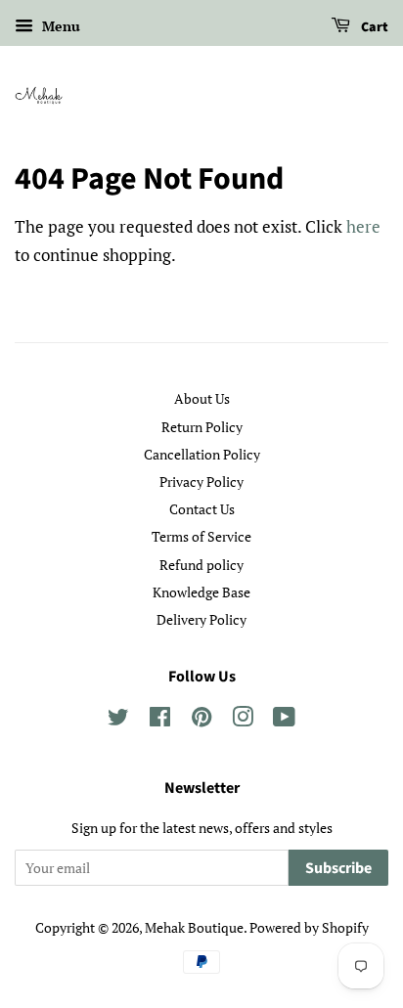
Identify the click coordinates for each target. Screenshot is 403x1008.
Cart (373, 27)
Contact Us (202, 509)
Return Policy (202, 426)
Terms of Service (201, 536)
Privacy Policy (201, 481)
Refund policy (201, 564)
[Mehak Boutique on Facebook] (160, 720)
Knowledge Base (201, 592)
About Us (202, 398)
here (363, 226)
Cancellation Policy (202, 454)
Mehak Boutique (194, 927)
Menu (59, 26)
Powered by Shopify (309, 927)
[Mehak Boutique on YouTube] (284, 720)
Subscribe (338, 868)
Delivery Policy (201, 619)
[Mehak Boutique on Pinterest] (201, 720)
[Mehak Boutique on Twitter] (118, 720)
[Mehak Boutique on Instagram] (242, 720)
